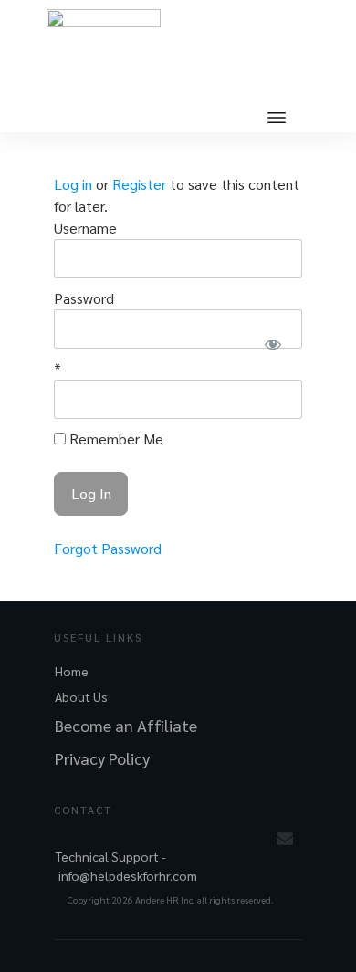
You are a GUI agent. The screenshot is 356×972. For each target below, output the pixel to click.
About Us (81, 696)
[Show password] (272, 343)
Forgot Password (108, 548)
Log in (73, 183)
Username (85, 227)
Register (139, 183)
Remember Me (114, 438)
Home (72, 671)
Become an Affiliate (126, 725)
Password (84, 298)
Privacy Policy (102, 757)
